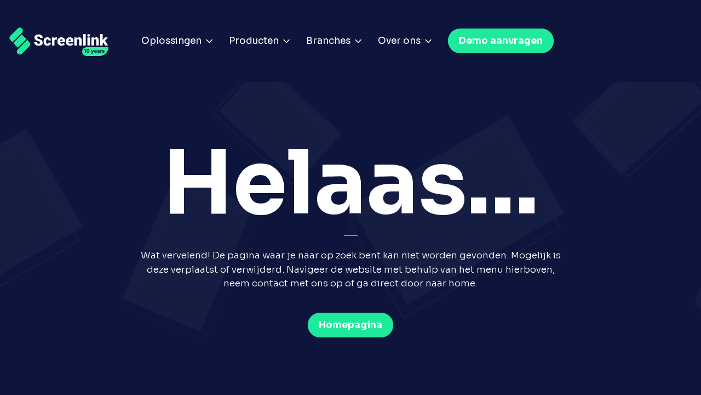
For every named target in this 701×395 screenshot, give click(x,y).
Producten (254, 41)
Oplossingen (171, 41)
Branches (328, 41)
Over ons (399, 41)
